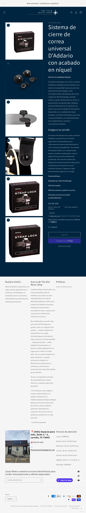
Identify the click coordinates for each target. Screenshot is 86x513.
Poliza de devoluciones (64, 287)
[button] (4, 12)
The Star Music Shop (20, 506)
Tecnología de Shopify (32, 506)
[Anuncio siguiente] (82, 3)
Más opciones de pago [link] (64, 246)
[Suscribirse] (40, 480)
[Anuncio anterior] (4, 3)
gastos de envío (55, 216)
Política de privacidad (61, 506)
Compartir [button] (53, 227)
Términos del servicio (75, 506)
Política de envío (76, 508)
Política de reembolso (47, 506)
